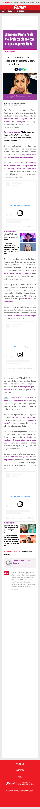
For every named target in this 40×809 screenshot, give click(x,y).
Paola (6, 398)
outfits (7, 555)
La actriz (7, 431)
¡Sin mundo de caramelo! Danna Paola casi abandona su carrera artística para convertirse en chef (11, 248)
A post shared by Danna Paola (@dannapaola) (21, 227)
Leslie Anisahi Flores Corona (14, 103)
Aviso (20, 777)
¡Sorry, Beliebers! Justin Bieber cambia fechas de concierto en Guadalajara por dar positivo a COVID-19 (11, 540)
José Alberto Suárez (18, 2)
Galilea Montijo (29, 2)
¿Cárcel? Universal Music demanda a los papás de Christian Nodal (11, 237)
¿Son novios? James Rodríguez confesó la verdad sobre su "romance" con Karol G (11, 529)
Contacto (20, 770)
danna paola (27, 551)
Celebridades (21, 11)
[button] (16, 69)
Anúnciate (20, 764)
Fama (10, 11)
